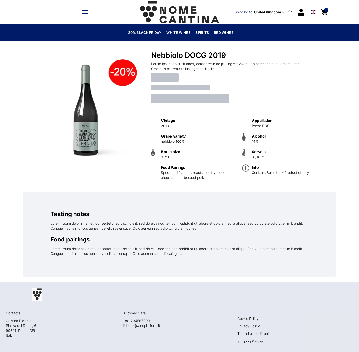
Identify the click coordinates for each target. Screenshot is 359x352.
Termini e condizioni (253, 334)
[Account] (301, 12)
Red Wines (223, 32)
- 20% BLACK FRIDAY (143, 32)
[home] (179, 12)
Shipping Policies (250, 341)
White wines (178, 32)
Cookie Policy (248, 318)
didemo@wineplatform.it (141, 325)
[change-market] (260, 12)
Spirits (202, 32)
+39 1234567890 (136, 321)
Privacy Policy (248, 326)
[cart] (324, 12)
